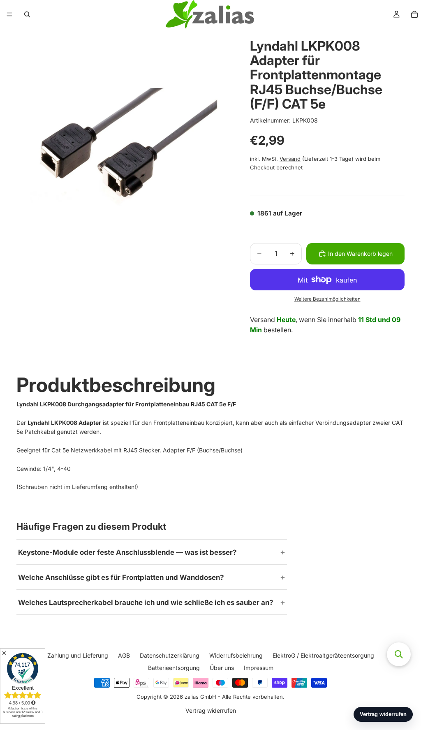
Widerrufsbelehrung (236, 655)
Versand (290, 158)
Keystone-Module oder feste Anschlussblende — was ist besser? (127, 552)
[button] (399, 654)
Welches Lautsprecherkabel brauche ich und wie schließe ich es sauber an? (145, 602)
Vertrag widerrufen (210, 710)
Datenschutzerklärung (169, 655)
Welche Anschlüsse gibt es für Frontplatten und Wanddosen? (121, 577)
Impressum (258, 667)
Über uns (222, 667)
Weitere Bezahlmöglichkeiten (327, 299)
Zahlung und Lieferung (77, 655)
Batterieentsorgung (174, 667)
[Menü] (9, 14)
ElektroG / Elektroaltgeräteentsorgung (323, 655)
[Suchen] (27, 14)
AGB (124, 655)
